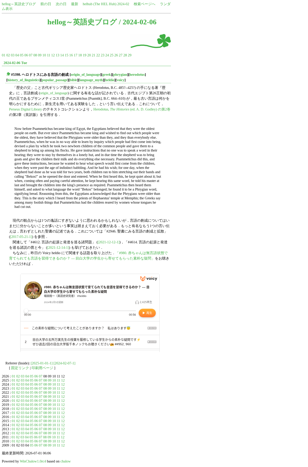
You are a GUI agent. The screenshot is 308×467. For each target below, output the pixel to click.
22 (98, 55)
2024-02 (123, 4)
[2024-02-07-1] (64, 363)
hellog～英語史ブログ (19, 4)
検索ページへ (144, 4)
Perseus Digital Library (25, 109)
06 (26, 55)
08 (35, 55)
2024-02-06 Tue (15, 63)
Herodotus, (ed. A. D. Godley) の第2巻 (131, 109)
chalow (65, 461)
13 (57, 55)
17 (75, 55)
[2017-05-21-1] (21, 237)
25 (111, 55)
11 (48, 55)
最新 (74, 4)
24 (107, 55)
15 (66, 55)
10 (44, 55)
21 (93, 55)
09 (39, 55)
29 (129, 55)
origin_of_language (85, 74)
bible (73, 80)
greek (106, 74)
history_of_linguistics (23, 80)
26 (116, 55)
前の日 (45, 4)
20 (89, 55)
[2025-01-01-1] (42, 363)
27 (120, 55)
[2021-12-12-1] (109, 242)
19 (84, 55)
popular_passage (54, 80)
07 (30, 55)
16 (71, 55)
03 (12, 55)
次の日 (61, 4)
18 (80, 55)
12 (53, 55)
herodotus (137, 74)
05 (21, 55)
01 (3, 55)
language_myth (91, 80)
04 (17, 55)
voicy (120, 80)
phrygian (120, 74)
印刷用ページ (42, 368)
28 (125, 55)
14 (62, 55)
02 (8, 55)
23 (102, 55)
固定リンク (20, 368)
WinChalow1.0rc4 (33, 461)
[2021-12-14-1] (58, 247)
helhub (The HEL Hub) (99, 4)
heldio (109, 80)
